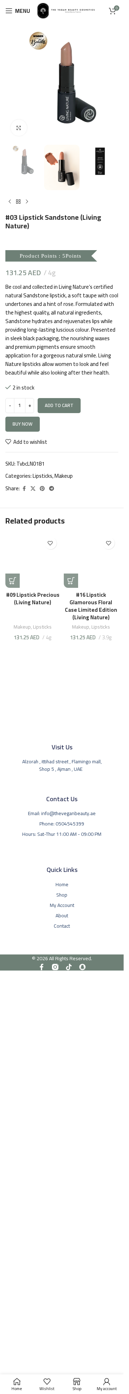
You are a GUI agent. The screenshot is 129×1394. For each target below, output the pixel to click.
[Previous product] (9, 201)
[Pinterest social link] (42, 488)
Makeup (63, 476)
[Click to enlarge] (19, 128)
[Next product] (27, 201)
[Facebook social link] (24, 488)
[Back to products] (18, 201)
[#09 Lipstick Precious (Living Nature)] (32, 560)
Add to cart (59, 405)
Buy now (23, 424)
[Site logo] (66, 10)
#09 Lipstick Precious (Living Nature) (32, 598)
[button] (12, 581)
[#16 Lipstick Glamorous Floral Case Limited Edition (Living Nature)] (91, 560)
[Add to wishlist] (50, 543)
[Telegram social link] (51, 488)
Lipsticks (42, 476)
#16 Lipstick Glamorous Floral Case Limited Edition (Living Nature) (91, 606)
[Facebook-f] (41, 967)
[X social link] (33, 488)
